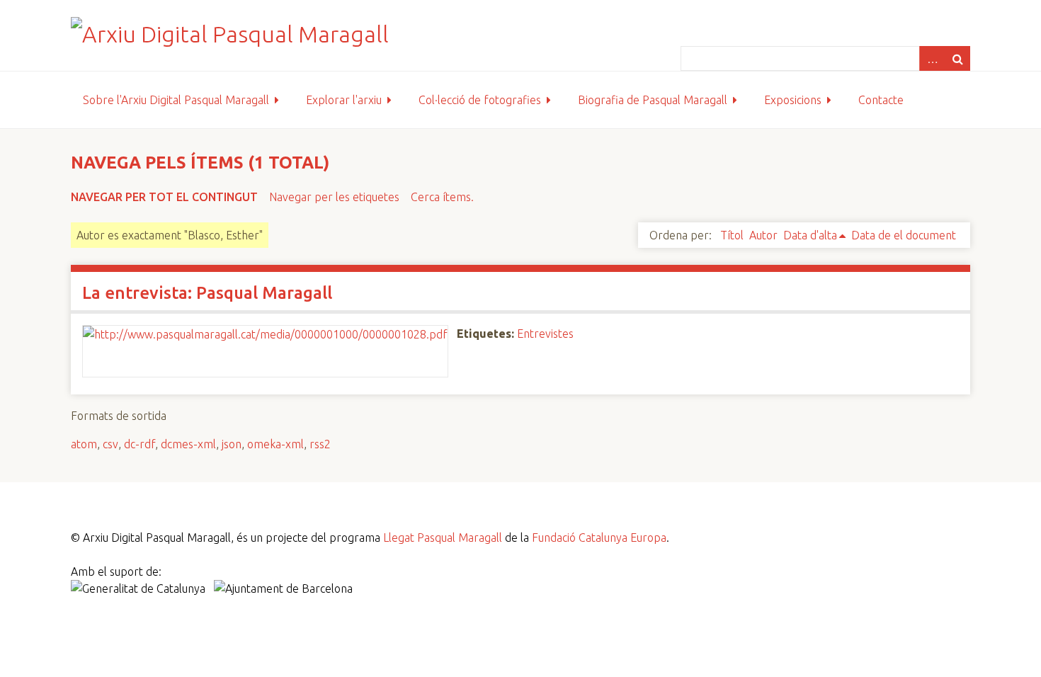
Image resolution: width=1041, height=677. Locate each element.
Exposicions (792, 99)
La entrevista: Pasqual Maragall (207, 292)
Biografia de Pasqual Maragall (652, 99)
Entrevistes (545, 333)
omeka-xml (275, 444)
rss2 (320, 444)
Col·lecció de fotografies (480, 99)
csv (110, 444)
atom (84, 444)
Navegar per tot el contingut (164, 196)
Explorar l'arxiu (344, 99)
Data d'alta (810, 235)
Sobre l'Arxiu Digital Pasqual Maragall (176, 99)
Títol (732, 235)
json (231, 444)
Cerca (957, 58)
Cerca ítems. (442, 196)
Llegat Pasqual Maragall (442, 537)
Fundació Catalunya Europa (599, 537)
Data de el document (903, 235)
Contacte (881, 99)
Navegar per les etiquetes (334, 196)
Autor (763, 235)
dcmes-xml (188, 444)
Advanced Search (932, 58)
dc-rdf (139, 444)
